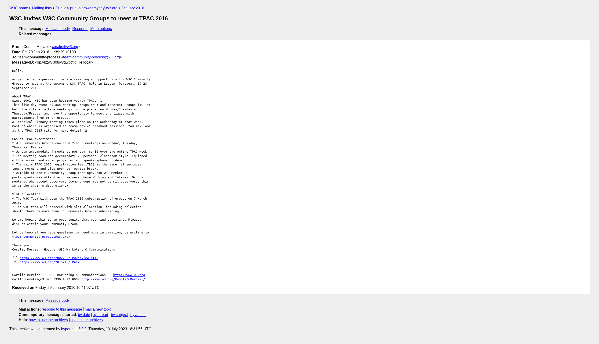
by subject (119, 315)
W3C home (18, 8)
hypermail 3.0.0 (74, 329)
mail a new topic (98, 309)
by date (84, 315)
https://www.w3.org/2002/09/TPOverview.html (59, 258)
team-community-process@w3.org (91, 57)
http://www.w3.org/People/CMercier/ (113, 279)
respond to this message (62, 309)
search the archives (86, 320)
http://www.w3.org (129, 275)
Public (61, 8)
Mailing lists (42, 8)
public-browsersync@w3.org (93, 8)
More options (101, 29)
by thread (100, 315)
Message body (57, 29)
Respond (80, 29)
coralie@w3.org (65, 47)
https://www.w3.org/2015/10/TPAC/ (50, 262)
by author (138, 315)
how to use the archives (48, 320)
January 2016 (132, 8)
